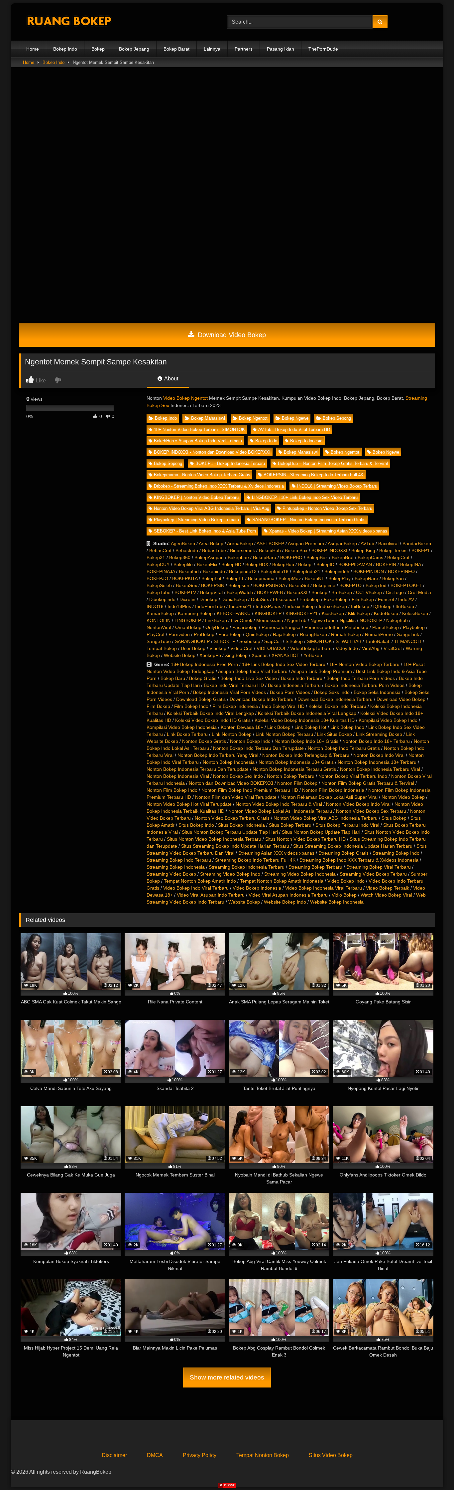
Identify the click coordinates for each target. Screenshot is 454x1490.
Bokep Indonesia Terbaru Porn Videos (364, 685)
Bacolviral (388, 543)
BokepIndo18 (274, 571)
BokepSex (186, 585)
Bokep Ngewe (295, 418)
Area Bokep (211, 543)
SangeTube (159, 641)
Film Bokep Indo (191, 706)
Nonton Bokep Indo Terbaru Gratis (344, 748)
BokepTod (376, 585)
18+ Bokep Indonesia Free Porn (204, 664)
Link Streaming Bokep (379, 734)
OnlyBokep (216, 627)
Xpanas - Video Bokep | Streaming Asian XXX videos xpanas (328, 531)
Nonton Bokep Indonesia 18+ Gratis (296, 762)
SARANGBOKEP (192, 641)
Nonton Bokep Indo (250, 741)
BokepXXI (297, 592)
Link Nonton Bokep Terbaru (284, 734)
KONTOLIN (158, 620)
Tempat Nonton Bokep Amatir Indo (200, 881)
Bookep (319, 592)
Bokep (98, 49)
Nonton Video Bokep (403, 797)
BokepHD (231, 564)
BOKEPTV (185, 592)
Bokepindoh (336, 571)
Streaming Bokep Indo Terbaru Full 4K (255, 860)
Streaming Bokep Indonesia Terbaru (246, 867)
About (170, 378)
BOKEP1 (420, 550)
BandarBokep (416, 543)
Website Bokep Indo (285, 902)
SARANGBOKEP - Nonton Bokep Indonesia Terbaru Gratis (309, 519)
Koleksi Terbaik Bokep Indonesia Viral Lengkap (307, 713)
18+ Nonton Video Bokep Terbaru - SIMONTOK (199, 429)
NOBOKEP (371, 620)
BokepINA (410, 564)
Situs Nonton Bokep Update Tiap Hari (321, 832)
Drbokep (208, 599)
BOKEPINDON (368, 571)
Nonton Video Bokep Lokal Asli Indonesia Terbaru (280, 811)
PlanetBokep (385, 627)
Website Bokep (179, 655)
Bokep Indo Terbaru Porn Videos (360, 678)
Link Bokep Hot (310, 727)
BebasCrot (160, 550)
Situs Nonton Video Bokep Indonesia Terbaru (214, 839)
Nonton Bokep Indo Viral (378, 755)
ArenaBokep (240, 543)
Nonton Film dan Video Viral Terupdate (236, 797)
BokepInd (189, 571)
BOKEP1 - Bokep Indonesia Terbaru (230, 463)
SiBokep (294, 641)
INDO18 (155, 606)
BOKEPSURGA (269, 585)
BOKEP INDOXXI (329, 550)
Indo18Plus (179, 606)
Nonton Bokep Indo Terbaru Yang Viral (217, 755)
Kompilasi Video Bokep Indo (388, 720)
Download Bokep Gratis (201, 699)
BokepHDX (256, 564)
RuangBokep (313, 634)
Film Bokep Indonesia (235, 706)
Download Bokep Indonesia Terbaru (335, 699)
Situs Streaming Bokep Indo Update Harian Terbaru (235, 846)
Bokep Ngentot (253, 418)
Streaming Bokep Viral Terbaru (378, 867)
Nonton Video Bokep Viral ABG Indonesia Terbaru (326, 818)
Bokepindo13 (243, 571)
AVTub (367, 543)
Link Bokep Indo (347, 727)
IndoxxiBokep (333, 606)
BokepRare (366, 578)
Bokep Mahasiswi (208, 418)
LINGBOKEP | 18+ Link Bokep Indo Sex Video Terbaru (305, 497)
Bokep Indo (65, 49)
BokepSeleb (159, 585)
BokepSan (393, 578)
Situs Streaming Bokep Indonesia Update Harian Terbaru (352, 846)
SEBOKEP (224, 641)
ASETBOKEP (270, 543)
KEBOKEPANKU (234, 613)
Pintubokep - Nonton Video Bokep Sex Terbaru (327, 508)
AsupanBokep (342, 543)
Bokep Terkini (393, 550)
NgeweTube (323, 620)
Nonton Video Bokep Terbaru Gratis (232, 818)
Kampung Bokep (195, 613)
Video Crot (241, 648)
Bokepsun (238, 585)
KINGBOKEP (268, 613)
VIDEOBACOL (271, 648)
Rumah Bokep (346, 634)
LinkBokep (216, 620)
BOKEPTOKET (406, 585)
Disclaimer (114, 1455)
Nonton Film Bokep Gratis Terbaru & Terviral (367, 783)
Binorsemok (242, 550)
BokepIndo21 (306, 571)
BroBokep (341, 592)
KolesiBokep (415, 613)
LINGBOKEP (187, 620)
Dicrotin (187, 599)
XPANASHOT (285, 655)
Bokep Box (296, 550)
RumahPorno (379, 634)
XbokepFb (210, 655)
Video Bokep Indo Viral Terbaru (196, 888)
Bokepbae (238, 557)
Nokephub (397, 620)
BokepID (325, 564)
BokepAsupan (209, 557)
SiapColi (273, 641)
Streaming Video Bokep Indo (230, 874)
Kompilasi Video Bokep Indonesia (182, 727)
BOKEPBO (291, 557)
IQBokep (382, 606)
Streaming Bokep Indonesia (176, 867)
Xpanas (260, 655)
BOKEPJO (157, 578)
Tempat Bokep (162, 648)
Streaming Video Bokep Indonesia (300, 874)
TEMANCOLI (407, 641)
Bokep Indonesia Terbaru (294, 685)
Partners (244, 49)
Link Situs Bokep (334, 734)
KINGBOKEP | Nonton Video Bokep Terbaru (196, 497)
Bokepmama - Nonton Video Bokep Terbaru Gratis (202, 474)
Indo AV (406, 599)
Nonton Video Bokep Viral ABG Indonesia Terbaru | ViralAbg (211, 508)
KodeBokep (386, 613)
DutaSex (260, 599)
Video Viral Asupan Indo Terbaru (211, 895)
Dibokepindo (162, 599)
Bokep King (363, 550)
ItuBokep (405, 606)
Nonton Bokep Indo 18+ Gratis (306, 741)
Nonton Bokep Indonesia (229, 762)
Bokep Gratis (202, 678)
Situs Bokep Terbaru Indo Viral (347, 825)
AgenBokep (183, 543)
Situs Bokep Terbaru (290, 825)
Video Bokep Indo (346, 881)
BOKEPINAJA (161, 571)
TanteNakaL (377, 641)
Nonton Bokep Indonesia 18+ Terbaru (377, 762)
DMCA (155, 1455)
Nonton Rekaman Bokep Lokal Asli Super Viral (329, 797)
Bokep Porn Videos (290, 692)
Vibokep (217, 648)
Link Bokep (278, 727)
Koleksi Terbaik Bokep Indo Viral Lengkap (210, 713)
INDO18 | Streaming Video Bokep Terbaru (337, 486)
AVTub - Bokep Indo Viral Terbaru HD (294, 429)
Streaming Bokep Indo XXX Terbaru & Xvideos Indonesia (358, 860)
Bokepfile (183, 564)
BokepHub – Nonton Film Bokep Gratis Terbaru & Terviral (333, 463)
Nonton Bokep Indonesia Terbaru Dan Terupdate (198, 769)
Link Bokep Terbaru (187, 734)
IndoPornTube (210, 606)
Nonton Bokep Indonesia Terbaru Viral (380, 769)
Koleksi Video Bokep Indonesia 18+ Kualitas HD (305, 720)
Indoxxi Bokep (300, 606)
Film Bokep (158, 706)
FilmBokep (363, 599)
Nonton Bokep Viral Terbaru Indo (352, 776)
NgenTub (296, 620)
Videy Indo (347, 648)
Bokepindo (214, 571)
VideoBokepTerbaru (311, 648)
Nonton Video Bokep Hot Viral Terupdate (189, 804)
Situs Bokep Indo (196, 825)
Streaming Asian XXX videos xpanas (276, 853)
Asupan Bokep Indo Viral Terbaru (252, 671)
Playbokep (414, 627)
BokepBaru (264, 557)
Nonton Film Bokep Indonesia (333, 790)
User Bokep (193, 648)
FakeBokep (336, 599)
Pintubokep (356, 627)
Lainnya (212, 49)
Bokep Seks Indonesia (377, 692)
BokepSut (299, 585)
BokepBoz (317, 557)
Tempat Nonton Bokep (262, 1455)
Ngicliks (348, 620)
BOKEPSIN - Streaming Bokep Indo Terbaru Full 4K (314, 474)
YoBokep (312, 655)
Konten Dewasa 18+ (242, 727)
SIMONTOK (319, 641)
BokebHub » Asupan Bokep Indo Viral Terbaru (198, 440)
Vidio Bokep (344, 895)
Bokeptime (324, 585)
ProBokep (204, 634)
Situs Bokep (394, 818)
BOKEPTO (350, 585)
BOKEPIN (386, 564)
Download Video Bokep (231, 334)
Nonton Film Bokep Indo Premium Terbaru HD (249, 790)
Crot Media (419, 592)
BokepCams (370, 557)
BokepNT (314, 578)
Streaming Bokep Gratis (343, 853)
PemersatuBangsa (281, 627)
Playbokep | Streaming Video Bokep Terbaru (196, 519)
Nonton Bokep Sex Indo (238, 776)
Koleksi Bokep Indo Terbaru (337, 706)
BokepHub (283, 564)
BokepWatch (240, 592)
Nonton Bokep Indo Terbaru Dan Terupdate (258, 748)
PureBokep (230, 634)
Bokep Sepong (337, 418)
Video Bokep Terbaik (387, 888)
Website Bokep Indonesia (337, 902)
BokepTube (158, 592)
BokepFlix (207, 564)
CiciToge (395, 592)
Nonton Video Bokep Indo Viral (358, 804)
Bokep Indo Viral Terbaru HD (234, 685)
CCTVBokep (369, 592)
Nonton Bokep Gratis (204, 741)
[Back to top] (433, 1470)
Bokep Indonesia (306, 440)
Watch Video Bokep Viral (386, 895)
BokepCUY (158, 564)
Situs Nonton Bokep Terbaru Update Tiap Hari (230, 832)
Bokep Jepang (134, 49)
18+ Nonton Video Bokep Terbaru (364, 664)
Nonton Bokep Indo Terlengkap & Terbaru (305, 755)
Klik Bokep (359, 613)
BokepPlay (339, 578)
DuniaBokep (234, 599)
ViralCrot (393, 648)
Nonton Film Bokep (297, 783)
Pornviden (179, 634)
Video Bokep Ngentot (185, 398)
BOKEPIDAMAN (355, 564)
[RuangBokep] (69, 22)
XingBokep (236, 655)
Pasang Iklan (280, 49)
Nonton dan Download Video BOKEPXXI (231, 783)
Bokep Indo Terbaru (301, 678)
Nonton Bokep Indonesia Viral (178, 776)
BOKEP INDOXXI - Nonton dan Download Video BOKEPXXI (212, 452)
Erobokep (309, 599)
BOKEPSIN (212, 585)
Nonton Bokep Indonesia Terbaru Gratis (294, 769)
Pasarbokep (245, 627)
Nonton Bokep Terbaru (290, 776)
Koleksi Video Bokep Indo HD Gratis (213, 720)
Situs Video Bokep (331, 1455)
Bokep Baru (173, 678)
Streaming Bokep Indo (396, 853)
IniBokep (360, 606)
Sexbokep (249, 641)
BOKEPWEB (270, 592)
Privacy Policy (199, 1455)
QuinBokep (257, 634)
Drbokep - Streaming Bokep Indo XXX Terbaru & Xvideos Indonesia (219, 486)
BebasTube (214, 550)
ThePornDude (323, 49)
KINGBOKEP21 (301, 613)
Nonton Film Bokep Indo (172, 790)
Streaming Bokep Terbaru (315, 867)
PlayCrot (156, 634)
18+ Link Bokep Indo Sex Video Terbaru (283, 664)
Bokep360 (179, 557)
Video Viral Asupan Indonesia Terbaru (288, 895)
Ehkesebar (284, 599)
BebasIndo (186, 550)
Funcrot (386, 599)
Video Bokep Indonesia (257, 888)
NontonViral (159, 627)
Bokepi (305, 564)
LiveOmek (241, 620)
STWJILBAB (348, 641)
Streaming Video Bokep (171, 874)
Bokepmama (261, 578)
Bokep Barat (176, 49)
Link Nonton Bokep (232, 734)
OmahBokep (188, 627)
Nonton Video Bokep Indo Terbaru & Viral (279, 804)
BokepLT (234, 578)
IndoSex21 (240, 606)
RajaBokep (284, 634)
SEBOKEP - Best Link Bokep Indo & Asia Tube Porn (205, 531)
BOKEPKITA (184, 578)
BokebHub (270, 550)
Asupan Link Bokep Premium (321, 671)
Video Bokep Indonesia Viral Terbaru (323, 888)
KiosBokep (333, 613)
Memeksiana (269, 620)
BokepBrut (343, 557)
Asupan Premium (306, 543)
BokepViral (211, 592)
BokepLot (211, 578)
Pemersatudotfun (322, 627)
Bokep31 (156, 557)
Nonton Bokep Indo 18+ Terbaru (376, 741)
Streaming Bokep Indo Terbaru (179, 860)
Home (32, 49)
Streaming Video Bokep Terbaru (373, 874)
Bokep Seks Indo (332, 692)
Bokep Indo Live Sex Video (248, 678)
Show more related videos (227, 1377)
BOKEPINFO (401, 571)
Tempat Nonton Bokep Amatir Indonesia (281, 881)
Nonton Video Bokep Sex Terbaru (371, 811)
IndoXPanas (268, 606)
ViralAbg (371, 648)
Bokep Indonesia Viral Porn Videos (229, 692)
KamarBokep (160, 613)
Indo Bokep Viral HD (283, 706)
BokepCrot (398, 557)
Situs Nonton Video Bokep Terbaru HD (305, 839)
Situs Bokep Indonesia (241, 825)
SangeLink (408, 634)
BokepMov (290, 578)
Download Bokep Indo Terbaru (261, 699)
